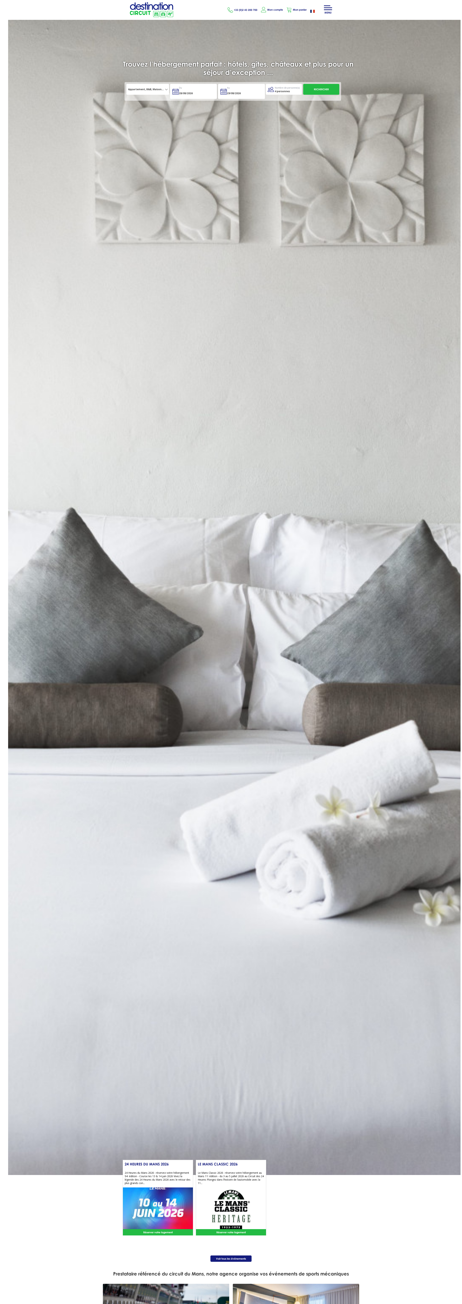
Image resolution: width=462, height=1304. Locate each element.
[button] (296, 9)
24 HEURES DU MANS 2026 (147, 1164)
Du (180, 87)
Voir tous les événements (231, 1258)
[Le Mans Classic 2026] (231, 1209)
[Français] (315, 12)
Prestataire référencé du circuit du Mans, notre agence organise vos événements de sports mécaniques (231, 1274)
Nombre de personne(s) (287, 87)
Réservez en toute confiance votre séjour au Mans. (238, 64)
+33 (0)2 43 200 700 (245, 9)
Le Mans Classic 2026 (218, 1164)
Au (228, 87)
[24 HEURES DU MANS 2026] (158, 1209)
